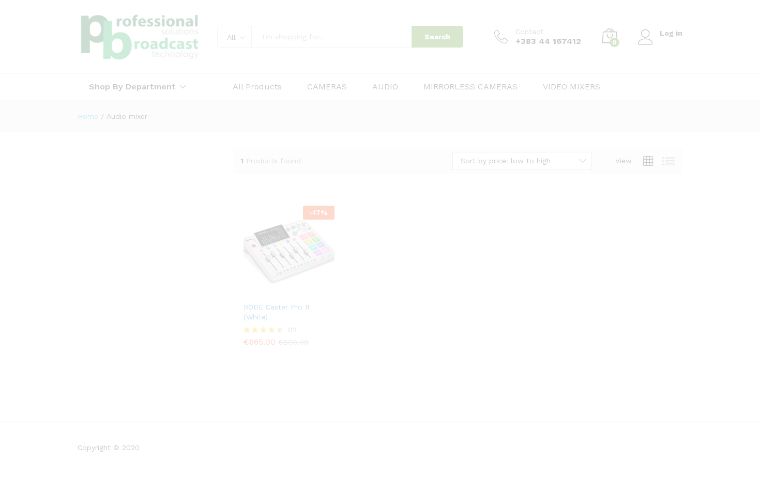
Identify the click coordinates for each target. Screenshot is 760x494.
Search (437, 37)
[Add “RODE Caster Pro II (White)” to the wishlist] (297, 285)
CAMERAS (327, 87)
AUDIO (385, 87)
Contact (529, 31)
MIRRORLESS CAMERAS (470, 87)
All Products (257, 87)
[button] (252, 285)
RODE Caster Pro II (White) (276, 311)
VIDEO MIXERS (571, 87)
